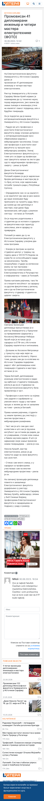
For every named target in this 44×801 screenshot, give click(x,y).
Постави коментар (29, 654)
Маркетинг (16, 781)
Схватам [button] (12, 797)
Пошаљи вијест (29, 781)
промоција (24, 516)
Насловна (7, 781)
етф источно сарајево (14, 519)
